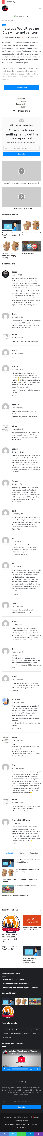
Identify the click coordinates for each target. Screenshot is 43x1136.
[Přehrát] (4, 1069)
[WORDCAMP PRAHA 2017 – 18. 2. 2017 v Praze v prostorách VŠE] (11, 924)
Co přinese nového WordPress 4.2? (9, 948)
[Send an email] (15, 37)
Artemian (16, 699)
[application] (21, 1060)
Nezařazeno (20, 1030)
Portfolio (34, 1033)
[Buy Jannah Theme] (21, 16)
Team (18, 1124)
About (12, 1124)
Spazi (14, 272)
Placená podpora (16, 1033)
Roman (15, 621)
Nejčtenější (9, 853)
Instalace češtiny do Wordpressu (15, 896)
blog (4, 1030)
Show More (20, 87)
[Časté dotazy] (31, 246)
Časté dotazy (28, 253)
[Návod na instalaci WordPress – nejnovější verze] (11, 225)
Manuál (11, 1030)
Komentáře (34, 853)
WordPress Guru (9, 37)
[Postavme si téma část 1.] (31, 225)
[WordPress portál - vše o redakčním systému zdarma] (5, 8)
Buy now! (35, 1124)
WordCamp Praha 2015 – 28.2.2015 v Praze (32, 929)
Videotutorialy (7, 1037)
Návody (10, 21)
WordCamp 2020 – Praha (25, 886)
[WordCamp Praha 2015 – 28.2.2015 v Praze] (32, 920)
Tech (28, 1124)
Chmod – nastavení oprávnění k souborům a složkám (19, 880)
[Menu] (40, 8)
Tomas (15, 481)
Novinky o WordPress (33, 1030)
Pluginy (26, 1033)
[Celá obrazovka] (38, 1069)
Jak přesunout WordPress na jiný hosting (9, 255)
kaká (14, 511)
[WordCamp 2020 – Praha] (8, 889)
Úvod (5, 21)
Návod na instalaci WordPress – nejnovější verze (11, 235)
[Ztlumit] (35, 1069)
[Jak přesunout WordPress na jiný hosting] (11, 246)
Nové (22, 853)
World (23, 1124)
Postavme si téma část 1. (31, 234)
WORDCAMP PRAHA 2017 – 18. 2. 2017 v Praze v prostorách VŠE (9, 938)
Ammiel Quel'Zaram (21, 820)
